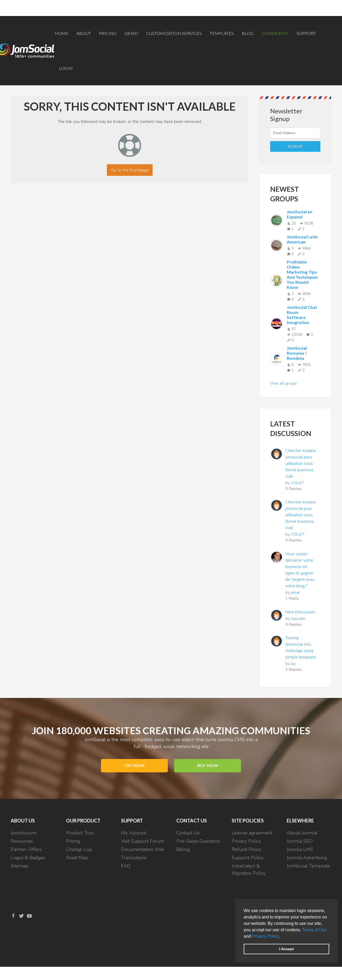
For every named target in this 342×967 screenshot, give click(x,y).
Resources (22, 841)
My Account (133, 833)
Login (66, 68)
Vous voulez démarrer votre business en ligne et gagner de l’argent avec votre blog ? (300, 570)
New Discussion (300, 612)
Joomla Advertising (307, 857)
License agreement (252, 833)
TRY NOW (134, 766)
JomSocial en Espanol (299, 214)
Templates (222, 33)
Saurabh (298, 618)
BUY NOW (207, 766)
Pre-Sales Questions (198, 841)
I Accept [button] (286, 949)
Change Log (79, 849)
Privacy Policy (265, 936)
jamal (295, 592)
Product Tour (80, 833)
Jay (293, 663)
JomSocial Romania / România (297, 353)
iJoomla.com (24, 833)
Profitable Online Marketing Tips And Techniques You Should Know (302, 274)
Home (61, 33)
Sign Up (295, 146)
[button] (281, 936)
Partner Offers (26, 849)
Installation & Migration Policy (249, 869)
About (83, 33)
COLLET (298, 482)
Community (275, 33)
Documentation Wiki (142, 849)
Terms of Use (314, 930)
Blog (248, 33)
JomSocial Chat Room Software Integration (302, 315)
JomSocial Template (308, 866)
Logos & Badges (28, 857)
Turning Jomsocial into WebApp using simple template (300, 647)
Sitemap (19, 866)
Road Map (77, 857)
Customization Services (174, 33)
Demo (131, 33)
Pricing (107, 33)
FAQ (125, 866)
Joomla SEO (300, 841)
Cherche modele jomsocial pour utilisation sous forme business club (300, 463)
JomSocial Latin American (302, 239)
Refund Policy (246, 849)
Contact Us (188, 833)
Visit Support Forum (142, 841)
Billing (183, 849)
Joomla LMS (300, 849)
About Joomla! (302, 833)
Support (306, 33)
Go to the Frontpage (130, 170)
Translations (134, 857)
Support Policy (247, 857)
